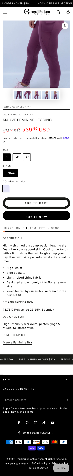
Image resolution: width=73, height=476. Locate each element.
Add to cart (36, 203)
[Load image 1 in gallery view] (18, 95)
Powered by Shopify (16, 463)
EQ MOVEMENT (20, 107)
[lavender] (6, 188)
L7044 (10, 173)
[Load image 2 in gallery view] (27, 95)
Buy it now (36, 217)
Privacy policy (60, 463)
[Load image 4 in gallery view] (46, 95)
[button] (58, 12)
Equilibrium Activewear (18, 115)
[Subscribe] (68, 400)
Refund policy (40, 463)
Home (6, 107)
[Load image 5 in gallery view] (55, 95)
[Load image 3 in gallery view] (36, 95)
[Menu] (5, 12)
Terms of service (38, 467)
